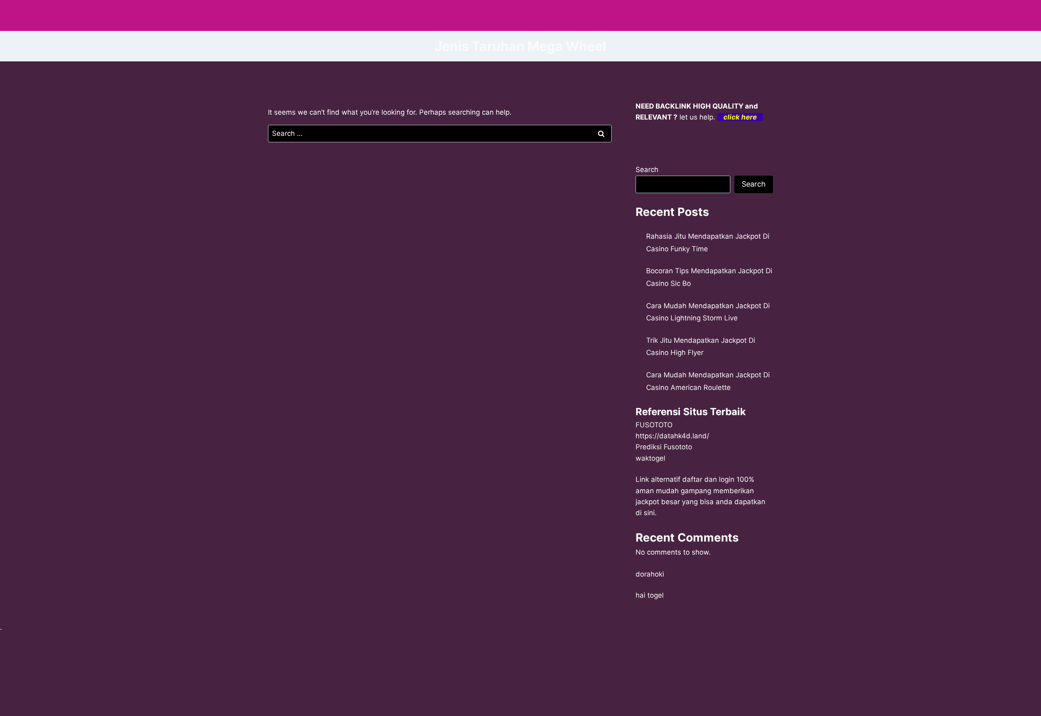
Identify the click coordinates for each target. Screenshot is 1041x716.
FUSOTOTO (654, 425)
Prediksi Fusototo (664, 447)
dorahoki (650, 574)
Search (647, 169)
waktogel (650, 458)
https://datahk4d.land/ (672, 436)
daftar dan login (708, 479)
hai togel (650, 595)
